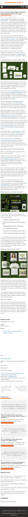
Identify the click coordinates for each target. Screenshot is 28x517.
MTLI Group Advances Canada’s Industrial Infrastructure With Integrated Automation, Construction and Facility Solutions (13, 493)
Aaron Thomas (13, 16)
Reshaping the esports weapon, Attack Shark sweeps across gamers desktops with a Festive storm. (6, 389)
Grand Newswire (4, 20)
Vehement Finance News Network (7, 422)
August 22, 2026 (5, 437)
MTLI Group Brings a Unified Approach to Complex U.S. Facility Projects (14, 430)
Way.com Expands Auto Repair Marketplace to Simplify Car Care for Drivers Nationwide (14, 453)
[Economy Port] (2, 6)
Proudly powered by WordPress (8, 513)
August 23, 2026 (5, 413)
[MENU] (27, 7)
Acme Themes (14, 514)
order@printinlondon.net (6, 358)
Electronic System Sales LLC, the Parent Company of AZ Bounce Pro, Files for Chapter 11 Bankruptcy (14, 406)
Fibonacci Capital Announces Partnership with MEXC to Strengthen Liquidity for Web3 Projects (21, 388)
